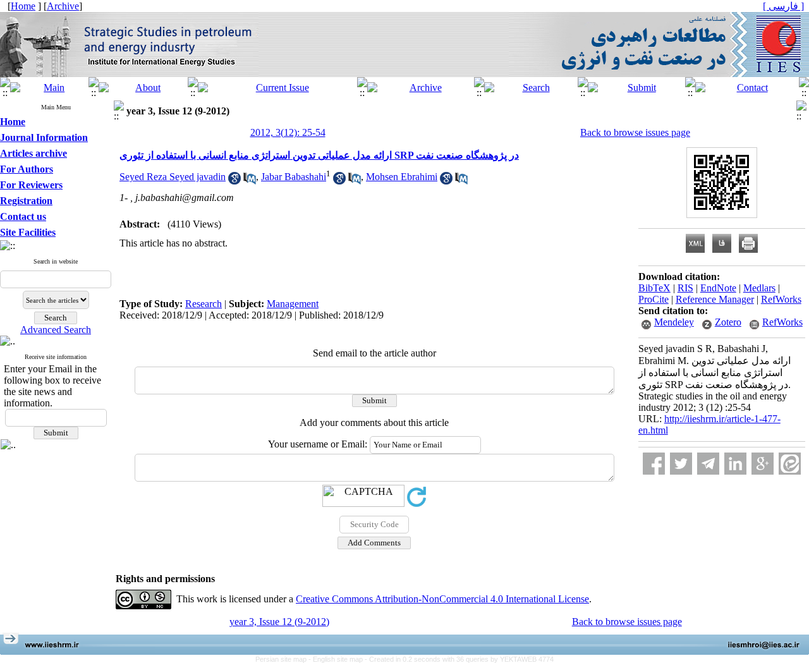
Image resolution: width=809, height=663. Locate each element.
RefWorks (781, 299)
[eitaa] (790, 464)
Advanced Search (55, 329)
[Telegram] (708, 464)
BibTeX (654, 288)
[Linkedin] (735, 464)
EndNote (718, 288)
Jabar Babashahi (293, 176)
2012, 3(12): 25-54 (287, 132)
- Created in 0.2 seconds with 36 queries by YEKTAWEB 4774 (459, 659)
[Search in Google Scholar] (234, 181)
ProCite (653, 299)
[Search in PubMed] (249, 181)
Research (203, 303)
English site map (339, 659)
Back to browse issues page (635, 132)
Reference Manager (715, 299)
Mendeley (674, 322)
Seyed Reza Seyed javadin (172, 176)
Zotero (728, 322)
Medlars (759, 288)
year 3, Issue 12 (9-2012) (279, 621)
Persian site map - (284, 659)
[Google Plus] (762, 464)
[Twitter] (681, 464)
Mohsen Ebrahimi (401, 176)
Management (293, 303)
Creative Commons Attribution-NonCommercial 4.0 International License (442, 598)
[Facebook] (654, 464)
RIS (685, 288)
